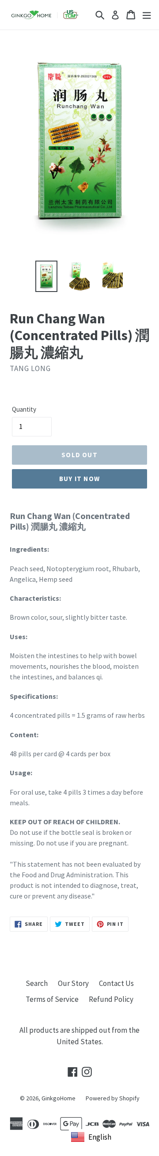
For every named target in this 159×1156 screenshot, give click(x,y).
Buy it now (79, 478)
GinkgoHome (59, 1098)
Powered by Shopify (113, 1098)
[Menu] (147, 15)
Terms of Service (52, 999)
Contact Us (116, 983)
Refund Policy (111, 999)
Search (37, 983)
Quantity (24, 409)
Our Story (73, 983)
